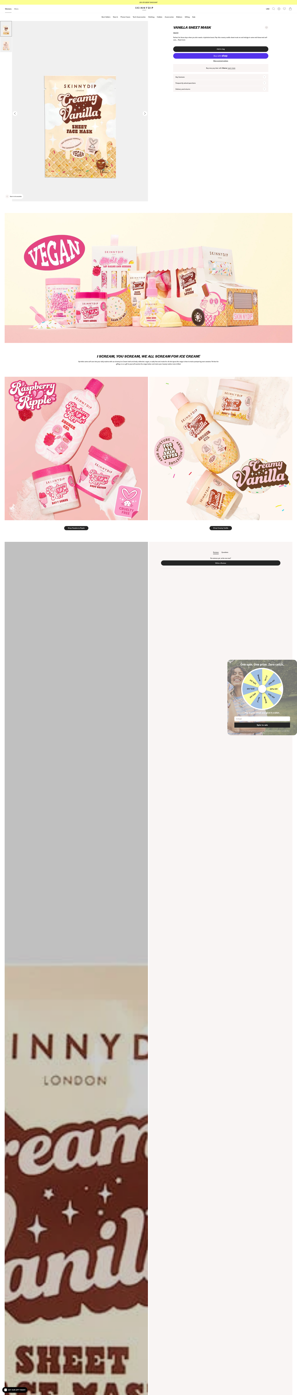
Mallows (179, 17)
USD (267, 9)
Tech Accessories (139, 17)
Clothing (151, 17)
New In (115, 17)
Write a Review (221, 564)
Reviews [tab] (216, 552)
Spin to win (262, 725)
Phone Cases (125, 17)
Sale (193, 17)
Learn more (231, 68)
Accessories (169, 17)
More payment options (220, 61)
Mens (16, 9)
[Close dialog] (230, 662)
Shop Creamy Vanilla (220, 528)
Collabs (159, 17)
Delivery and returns (183, 89)
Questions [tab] (224, 552)
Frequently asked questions (186, 83)
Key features (180, 77)
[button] (266, 27)
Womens (8, 9)
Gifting (187, 17)
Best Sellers (106, 17)
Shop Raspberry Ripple (76, 528)
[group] (148, 2)
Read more (181, 40)
